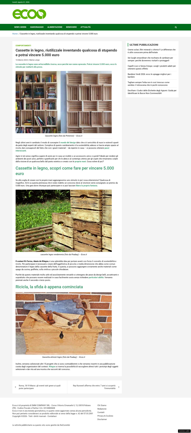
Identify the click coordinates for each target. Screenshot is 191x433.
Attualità (86, 27)
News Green (20, 27)
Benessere (71, 27)
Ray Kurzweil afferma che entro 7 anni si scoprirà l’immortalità (94, 387)
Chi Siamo (101, 405)
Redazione (101, 409)
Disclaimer (102, 419)
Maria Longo (34, 60)
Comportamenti (23, 45)
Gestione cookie (184, 431)
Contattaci (52, 416)
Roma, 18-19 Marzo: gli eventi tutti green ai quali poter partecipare (40, 387)
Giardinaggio (37, 27)
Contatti (100, 412)
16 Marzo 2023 (22, 60)
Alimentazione (54, 27)
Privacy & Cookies (105, 416)
